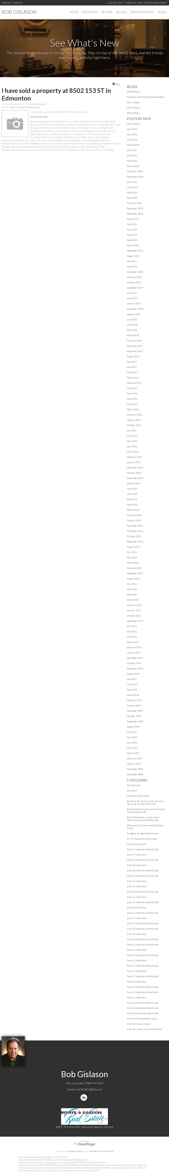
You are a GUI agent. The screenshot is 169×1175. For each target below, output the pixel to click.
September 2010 (135, 668)
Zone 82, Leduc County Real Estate (144, 1029)
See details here (39, 116)
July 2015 (132, 430)
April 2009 (132, 747)
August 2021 (133, 256)
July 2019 (132, 293)
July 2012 (132, 583)
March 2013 (133, 562)
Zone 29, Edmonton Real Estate (142, 986)
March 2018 (133, 335)
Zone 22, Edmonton (137, 949)
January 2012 (134, 610)
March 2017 (133, 377)
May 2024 (132, 192)
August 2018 (133, 314)
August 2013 (133, 546)
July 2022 (132, 224)
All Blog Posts (133, 91)
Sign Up (18, 2)
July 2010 (132, 679)
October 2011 (134, 615)
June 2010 (132, 684)
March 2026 (133, 144)
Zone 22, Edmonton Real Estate (25, 107)
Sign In (6, 2)
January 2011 (134, 652)
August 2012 (133, 578)
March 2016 (133, 409)
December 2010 (135, 658)
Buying (106, 12)
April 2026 (132, 139)
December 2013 (135, 525)
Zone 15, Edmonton (137, 897)
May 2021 (132, 261)
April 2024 (132, 197)
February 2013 (134, 568)
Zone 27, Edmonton (137, 971)
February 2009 (134, 758)
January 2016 (134, 419)
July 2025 (132, 150)
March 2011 (133, 642)
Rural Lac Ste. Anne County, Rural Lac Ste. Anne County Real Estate (145, 802)
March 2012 (133, 599)
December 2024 (135, 171)
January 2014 (134, 520)
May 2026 (132, 134)
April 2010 (132, 689)
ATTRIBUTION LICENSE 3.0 (102, 1151)
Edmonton (132, 790)
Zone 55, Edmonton (137, 997)
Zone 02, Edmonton (137, 844)
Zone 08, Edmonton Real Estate (142, 870)
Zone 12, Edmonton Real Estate (142, 875)
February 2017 (134, 382)
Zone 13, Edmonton (137, 881)
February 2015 (134, 457)
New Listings (133, 102)
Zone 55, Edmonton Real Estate (142, 1002)
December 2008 (135, 769)
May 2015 (132, 441)
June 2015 (132, 435)
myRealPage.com (84, 1144)
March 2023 (133, 219)
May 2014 (132, 499)
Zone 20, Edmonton (137, 934)
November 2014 (135, 467)
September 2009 (135, 721)
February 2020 (134, 277)
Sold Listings (133, 112)
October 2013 (134, 536)
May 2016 (132, 398)
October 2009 (134, 716)
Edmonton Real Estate (138, 795)
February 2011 (134, 647)
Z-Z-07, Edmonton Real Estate (142, 838)
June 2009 (132, 737)
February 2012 (134, 605)
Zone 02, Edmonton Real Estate (142, 849)
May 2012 (132, 589)
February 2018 (134, 340)
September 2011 (135, 620)
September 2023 (135, 213)
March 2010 (133, 695)
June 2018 (132, 324)
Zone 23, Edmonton (137, 960)
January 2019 (134, 303)
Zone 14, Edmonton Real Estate (142, 891)
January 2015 (134, 462)
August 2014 (133, 483)
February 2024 (134, 203)
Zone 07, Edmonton (137, 854)
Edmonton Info (142, 12)
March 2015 (133, 451)
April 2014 (132, 504)
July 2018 (132, 319)
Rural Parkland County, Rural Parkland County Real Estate (146, 810)
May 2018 (132, 330)
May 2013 (132, 557)
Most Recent (133, 123)
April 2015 (132, 446)
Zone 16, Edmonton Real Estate (142, 912)
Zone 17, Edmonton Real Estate (142, 923)
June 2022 (132, 229)
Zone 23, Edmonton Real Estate (142, 965)
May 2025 (132, 155)
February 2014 (134, 515)
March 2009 (133, 753)
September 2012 (135, 573)
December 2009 (135, 710)
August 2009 (133, 726)
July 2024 (132, 181)
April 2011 (132, 636)
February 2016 (134, 414)
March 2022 (133, 245)
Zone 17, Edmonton (137, 918)
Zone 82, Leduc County (138, 1023)
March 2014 (133, 509)
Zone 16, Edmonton (137, 907)
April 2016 (132, 404)
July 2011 (132, 626)
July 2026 (132, 129)
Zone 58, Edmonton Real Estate (142, 1013)
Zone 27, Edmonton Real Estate (142, 976)
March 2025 (133, 166)
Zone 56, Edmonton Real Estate (142, 1008)
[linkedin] (84, 1097)
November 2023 (135, 208)
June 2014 (132, 494)
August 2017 (133, 356)
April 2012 (132, 594)
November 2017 (135, 345)
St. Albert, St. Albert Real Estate (142, 833)
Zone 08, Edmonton (137, 865)
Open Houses (134, 107)
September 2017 (135, 351)
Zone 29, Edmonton (137, 981)
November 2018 (135, 308)
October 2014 (134, 472)
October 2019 (134, 282)
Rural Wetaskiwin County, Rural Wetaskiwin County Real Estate (143, 818)
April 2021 (132, 266)
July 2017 (132, 361)
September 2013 (135, 541)
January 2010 (134, 705)
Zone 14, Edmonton (137, 886)
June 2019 (132, 298)
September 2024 (135, 176)
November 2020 (135, 271)
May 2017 (132, 367)
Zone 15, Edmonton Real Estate (142, 902)
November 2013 (135, 531)
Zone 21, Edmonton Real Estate (142, 944)
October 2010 (134, 663)
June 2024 (132, 187)
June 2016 (132, 393)
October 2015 (134, 425)
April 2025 (132, 160)
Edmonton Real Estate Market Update (145, 97)
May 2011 (132, 631)
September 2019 (135, 287)
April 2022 (132, 240)
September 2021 (135, 250)
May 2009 (132, 742)
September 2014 (135, 478)
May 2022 (132, 234)
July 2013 (132, 552)
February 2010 (134, 700)
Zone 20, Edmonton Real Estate (142, 939)
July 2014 (132, 488)
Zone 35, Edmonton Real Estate (142, 992)
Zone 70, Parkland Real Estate (142, 1018)
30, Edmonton (134, 785)
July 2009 (132, 732)
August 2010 (133, 673)
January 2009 (134, 763)
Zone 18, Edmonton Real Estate (142, 928)
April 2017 (132, 372)
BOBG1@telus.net (91, 1089)
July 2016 (132, 388)
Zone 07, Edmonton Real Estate (142, 859)
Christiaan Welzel (75, 1151)
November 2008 (135, 774)
